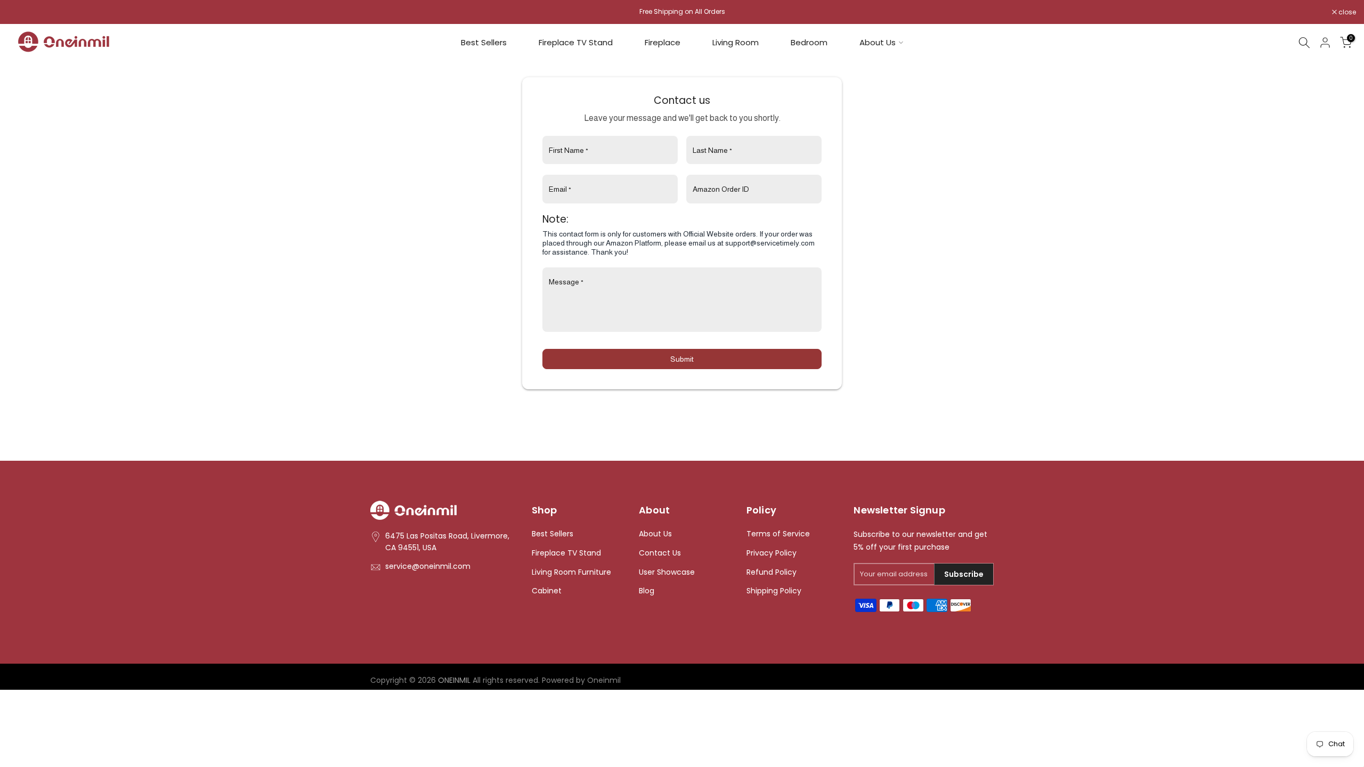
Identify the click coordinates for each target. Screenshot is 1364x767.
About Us (877, 42)
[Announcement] (682, 11)
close (22, 12)
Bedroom (809, 42)
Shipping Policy (773, 591)
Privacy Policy (771, 553)
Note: (555, 219)
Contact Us (660, 553)
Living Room (735, 42)
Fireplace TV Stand (576, 42)
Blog (646, 591)
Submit (682, 359)
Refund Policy (771, 572)
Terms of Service (778, 534)
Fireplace (662, 42)
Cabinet (547, 591)
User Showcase (667, 572)
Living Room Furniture (571, 572)
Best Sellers (484, 42)
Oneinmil (604, 680)
